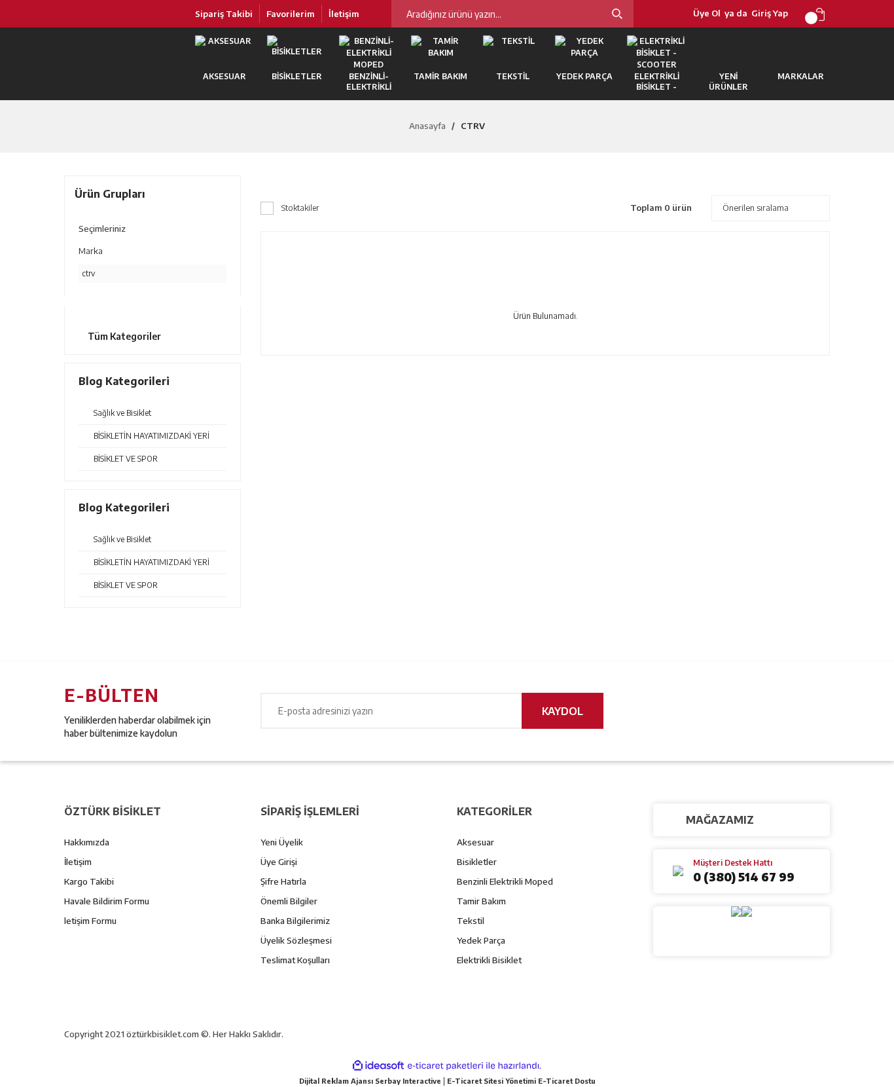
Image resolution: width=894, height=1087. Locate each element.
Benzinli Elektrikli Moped (505, 881)
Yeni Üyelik (281, 842)
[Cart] (822, 14)
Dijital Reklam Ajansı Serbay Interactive (370, 1081)
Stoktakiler (300, 208)
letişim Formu (90, 920)
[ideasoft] (378, 1065)
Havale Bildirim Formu (106, 901)
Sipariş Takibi (224, 14)
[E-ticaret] (445, 1066)
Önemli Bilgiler (288, 901)
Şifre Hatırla (283, 881)
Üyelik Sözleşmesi (296, 940)
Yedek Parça (481, 940)
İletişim (344, 14)
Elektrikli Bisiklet (489, 960)
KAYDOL (562, 711)
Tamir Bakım (481, 901)
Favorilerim (290, 14)
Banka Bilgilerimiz (295, 920)
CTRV (473, 125)
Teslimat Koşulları (295, 960)
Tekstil (470, 920)
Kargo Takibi (89, 881)
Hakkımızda (86, 842)
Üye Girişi (278, 862)
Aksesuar (475, 842)
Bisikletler (477, 862)
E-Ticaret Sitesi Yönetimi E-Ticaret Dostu (521, 1081)
